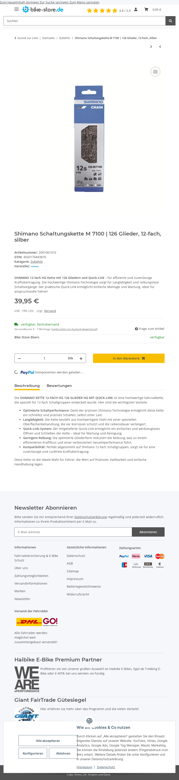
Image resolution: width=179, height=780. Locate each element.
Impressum (84, 767)
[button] (136, 9)
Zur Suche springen (54, 2)
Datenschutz (106, 767)
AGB (70, 563)
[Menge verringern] (19, 358)
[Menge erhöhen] (81, 358)
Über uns (21, 568)
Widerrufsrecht (78, 594)
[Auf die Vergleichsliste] (155, 71)
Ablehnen (63, 753)
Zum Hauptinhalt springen (20, 2)
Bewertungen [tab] (59, 386)
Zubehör (37, 261)
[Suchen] (170, 20)
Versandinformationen (30, 583)
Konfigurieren (33, 753)
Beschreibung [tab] (27, 386)
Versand (50, 311)
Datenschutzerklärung (90, 517)
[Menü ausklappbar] (16, 7)
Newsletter (22, 599)
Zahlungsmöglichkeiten (31, 576)
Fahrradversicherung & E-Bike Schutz (36, 558)
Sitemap (73, 571)
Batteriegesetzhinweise (84, 586)
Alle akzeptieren (48, 741)
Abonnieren (148, 532)
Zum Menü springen (84, 2)
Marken (20, 591)
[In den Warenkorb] (17, 61)
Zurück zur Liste (27, 38)
